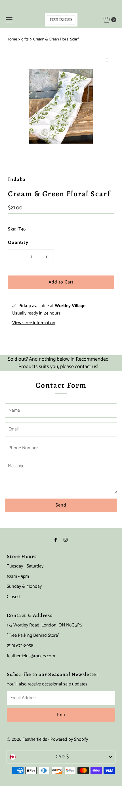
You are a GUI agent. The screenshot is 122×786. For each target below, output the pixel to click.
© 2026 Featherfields (27, 739)
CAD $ (62, 757)
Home (12, 39)
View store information (33, 323)
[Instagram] (66, 540)
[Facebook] (55, 540)
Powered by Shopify (69, 739)
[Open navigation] (9, 19)
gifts (25, 39)
